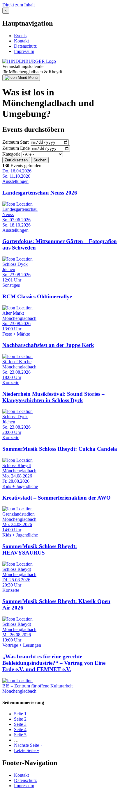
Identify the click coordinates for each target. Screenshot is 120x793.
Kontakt (21, 40)
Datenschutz (25, 46)
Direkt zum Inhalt (18, 4)
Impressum (24, 51)
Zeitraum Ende (16, 148)
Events (20, 35)
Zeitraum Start (15, 142)
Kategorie (11, 154)
